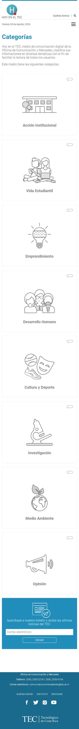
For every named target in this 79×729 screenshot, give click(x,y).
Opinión (39, 584)
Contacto (42, 694)
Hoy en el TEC (12, 11)
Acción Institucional (39, 125)
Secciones (57, 694)
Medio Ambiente (40, 518)
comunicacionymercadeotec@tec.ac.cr (49, 684)
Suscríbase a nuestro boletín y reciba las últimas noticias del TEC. (39, 622)
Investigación (39, 453)
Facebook (26, 702)
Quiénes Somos (61, 15)
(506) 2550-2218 (35, 679)
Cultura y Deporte (39, 387)
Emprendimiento (39, 256)
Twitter (35, 702)
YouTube (53, 702)
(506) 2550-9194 (54, 679)
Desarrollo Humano (39, 322)
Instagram (44, 702)
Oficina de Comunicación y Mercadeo (39, 674)
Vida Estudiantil (39, 190)
